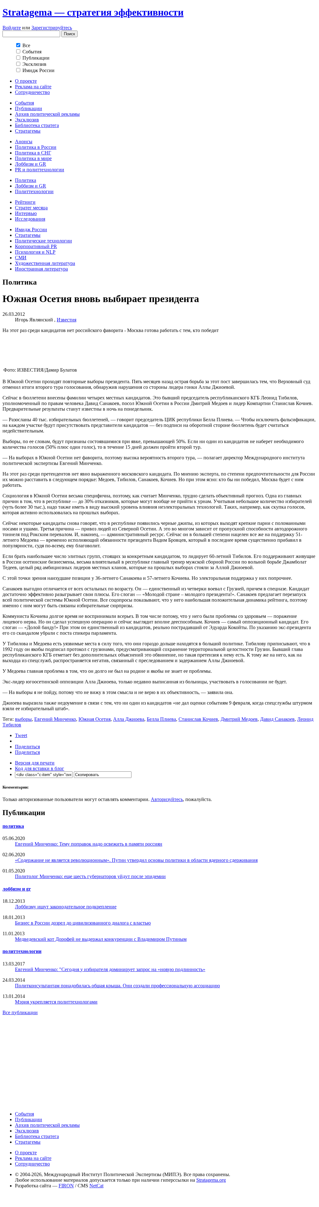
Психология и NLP (35, 252)
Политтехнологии (34, 191)
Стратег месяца (31, 207)
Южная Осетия (95, 719)
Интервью (26, 213)
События (24, 102)
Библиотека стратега (37, 125)
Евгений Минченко (55, 719)
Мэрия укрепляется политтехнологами (56, 1001)
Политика (25, 180)
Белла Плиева (161, 719)
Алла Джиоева (128, 719)
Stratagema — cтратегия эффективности (92, 12)
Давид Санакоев (277, 719)
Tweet (21, 735)
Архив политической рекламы (47, 114)
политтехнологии (21, 951)
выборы (23, 719)
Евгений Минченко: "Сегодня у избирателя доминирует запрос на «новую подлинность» (110, 969)
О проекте (26, 81)
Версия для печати (35, 762)
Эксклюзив (27, 119)
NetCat (96, 1185)
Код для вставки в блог (39, 768)
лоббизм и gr (16, 889)
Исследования (30, 219)
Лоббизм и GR (30, 164)
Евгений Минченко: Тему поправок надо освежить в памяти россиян (88, 844)
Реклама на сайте (33, 86)
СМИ (20, 257)
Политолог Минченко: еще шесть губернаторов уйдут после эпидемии (90, 876)
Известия (66, 319)
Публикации (28, 108)
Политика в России (35, 147)
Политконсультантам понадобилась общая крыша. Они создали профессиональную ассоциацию (117, 985)
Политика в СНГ (33, 152)
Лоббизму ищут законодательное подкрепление (66, 906)
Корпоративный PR (36, 246)
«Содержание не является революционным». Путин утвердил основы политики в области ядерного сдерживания (136, 860)
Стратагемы (27, 131)
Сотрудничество (32, 92)
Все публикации (20, 1012)
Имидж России (31, 229)
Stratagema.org (211, 1180)
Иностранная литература (41, 268)
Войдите (11, 27)
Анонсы (23, 141)
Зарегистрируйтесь (51, 27)
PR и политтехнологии (39, 169)
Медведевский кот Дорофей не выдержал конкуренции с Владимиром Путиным (101, 939)
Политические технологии (43, 240)
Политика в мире (33, 158)
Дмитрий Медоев (239, 719)
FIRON (66, 1185)
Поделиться (27, 746)
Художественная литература (45, 263)
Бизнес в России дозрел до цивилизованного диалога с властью (83, 923)
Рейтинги (25, 202)
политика (13, 826)
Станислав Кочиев (198, 719)
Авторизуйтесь (167, 799)
